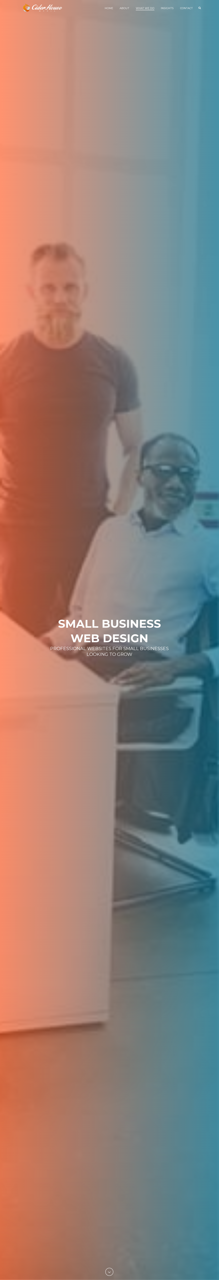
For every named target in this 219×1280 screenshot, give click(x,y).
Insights (167, 8)
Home (109, 8)
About (124, 8)
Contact (186, 8)
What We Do (145, 8)
